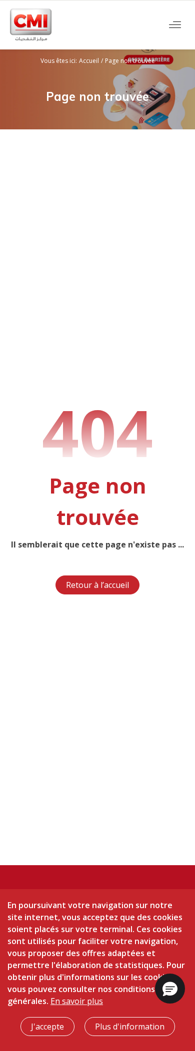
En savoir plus (76, 1001)
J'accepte (47, 1026)
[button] (170, 989)
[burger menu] (175, 25)
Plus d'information (129, 1026)
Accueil (89, 60)
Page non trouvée (130, 60)
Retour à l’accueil (97, 584)
